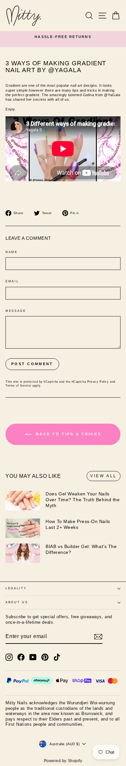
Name (11, 252)
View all (103, 476)
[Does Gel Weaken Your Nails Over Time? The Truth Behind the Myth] (22, 500)
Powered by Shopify (63, 761)
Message (15, 311)
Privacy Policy (98, 381)
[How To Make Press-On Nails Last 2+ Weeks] (22, 528)
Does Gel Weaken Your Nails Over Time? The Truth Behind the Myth (83, 499)
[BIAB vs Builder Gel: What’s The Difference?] (22, 553)
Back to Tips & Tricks (67, 434)
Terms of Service (18, 385)
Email (12, 281)
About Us (16, 602)
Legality (15, 588)
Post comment (32, 364)
